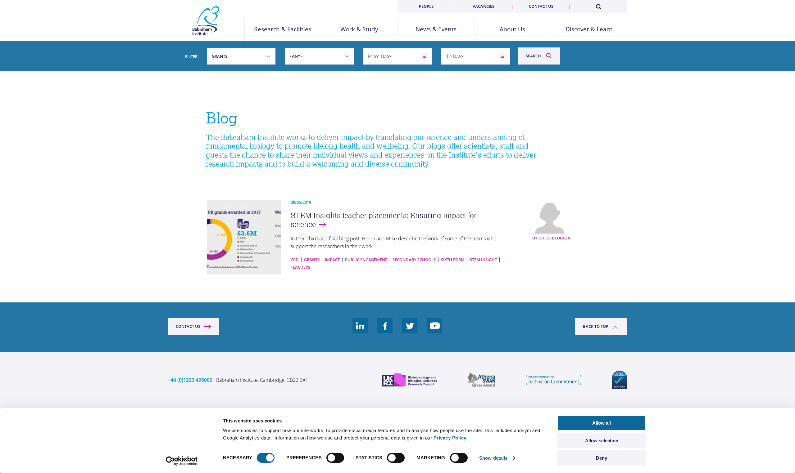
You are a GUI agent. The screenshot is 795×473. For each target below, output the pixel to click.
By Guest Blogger (551, 238)
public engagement (366, 259)
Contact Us (188, 326)
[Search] (598, 5)
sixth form (453, 259)
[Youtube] (435, 330)
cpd (295, 259)
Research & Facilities (282, 29)
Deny (601, 458)
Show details (493, 458)
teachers (300, 267)
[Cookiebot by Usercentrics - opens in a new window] (182, 461)
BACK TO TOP (595, 326)
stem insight (483, 259)
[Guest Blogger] (560, 217)
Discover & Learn (589, 29)
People (426, 6)
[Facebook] (385, 330)
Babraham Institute (206, 20)
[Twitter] (410, 330)
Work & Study (359, 29)
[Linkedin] (360, 330)
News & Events (436, 29)
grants (312, 259)
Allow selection (601, 440)
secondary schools (414, 259)
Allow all (601, 423)
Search (533, 56)
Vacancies (483, 6)
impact (332, 259)
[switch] (335, 458)
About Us (512, 29)
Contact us (541, 6)
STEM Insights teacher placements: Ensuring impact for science (384, 220)
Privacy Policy (450, 437)
